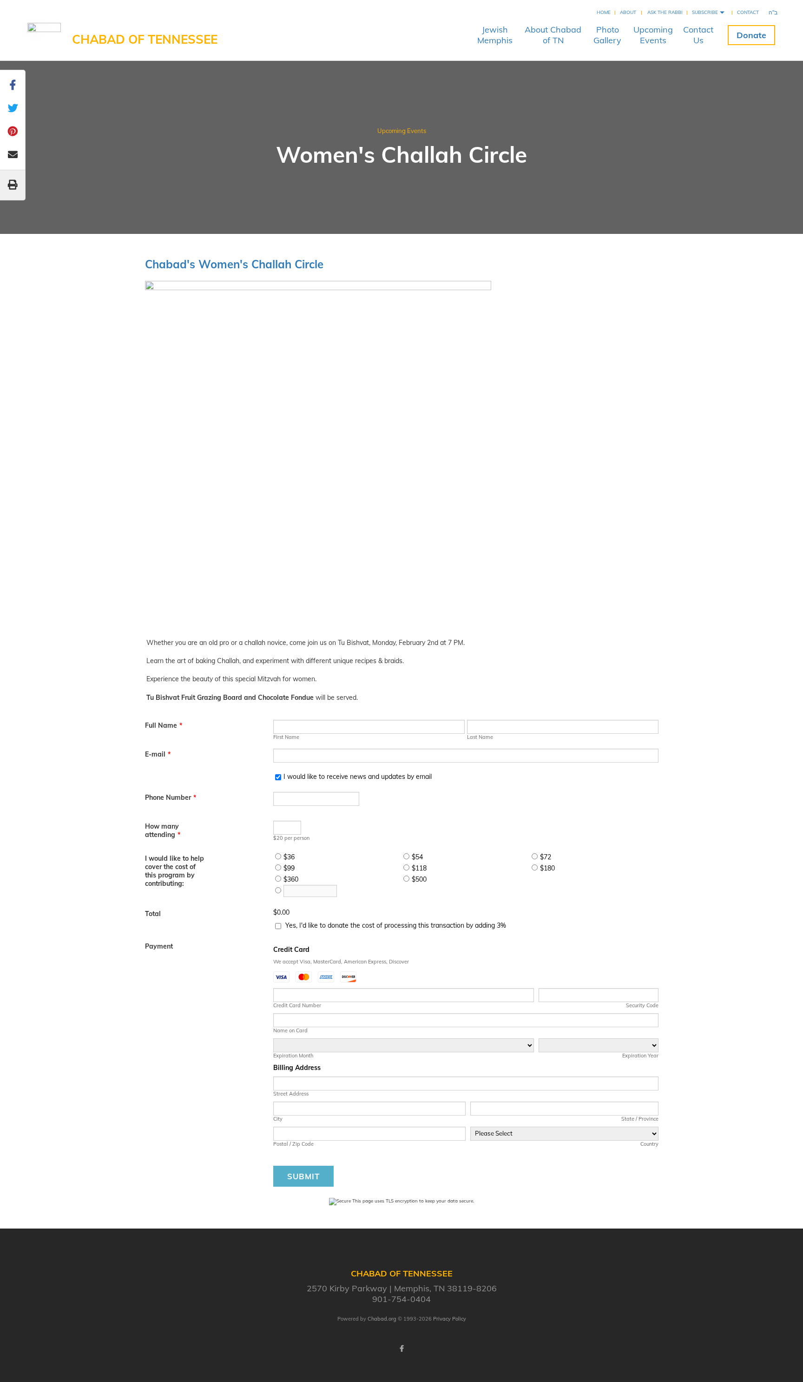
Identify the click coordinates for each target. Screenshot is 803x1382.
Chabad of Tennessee (144, 39)
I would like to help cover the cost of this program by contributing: (174, 871)
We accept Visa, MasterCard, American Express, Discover (341, 961)
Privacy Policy (449, 1319)
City (278, 1119)
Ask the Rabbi (665, 12)
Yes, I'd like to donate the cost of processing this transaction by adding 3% (395, 925)
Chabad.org (382, 1319)
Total (153, 914)
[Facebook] (401, 1348)
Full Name (163, 725)
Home (604, 12)
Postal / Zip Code (293, 1144)
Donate (751, 35)
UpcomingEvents (653, 35)
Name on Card (290, 1030)
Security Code (642, 1005)
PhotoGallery (607, 35)
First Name (286, 737)
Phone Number (170, 797)
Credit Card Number (297, 1005)
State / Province (639, 1119)
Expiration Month (293, 1055)
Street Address (291, 1093)
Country (649, 1144)
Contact (748, 12)
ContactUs (698, 35)
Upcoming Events (401, 130)
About (628, 12)
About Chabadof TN (553, 35)
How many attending (162, 830)
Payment (159, 946)
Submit (303, 1176)
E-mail (158, 754)
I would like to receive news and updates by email (357, 776)
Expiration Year (640, 1055)
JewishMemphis (495, 35)
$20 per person (291, 838)
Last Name (480, 737)
